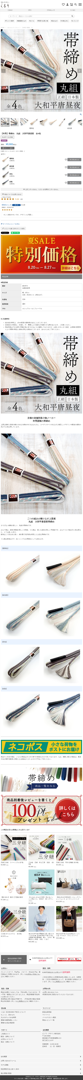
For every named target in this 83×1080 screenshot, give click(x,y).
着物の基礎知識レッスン (9, 1020)
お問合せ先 (46, 988)
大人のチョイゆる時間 (8, 1017)
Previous (3, 71)
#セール (31, 21)
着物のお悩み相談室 (7, 1023)
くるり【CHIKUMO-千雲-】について (13, 1012)
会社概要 (46, 1030)
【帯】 (30, 10)
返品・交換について (7, 1042)
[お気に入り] (63, 4)
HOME (2, 27)
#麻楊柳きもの (21, 21)
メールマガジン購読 (49, 1017)
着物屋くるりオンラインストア (5, 6)
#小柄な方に (64, 21)
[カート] (71, 4)
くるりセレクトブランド (13, 27)
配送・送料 (46, 968)
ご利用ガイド (59, 981)
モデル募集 (4, 1065)
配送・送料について (7, 1036)
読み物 (3, 1008)
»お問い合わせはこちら (50, 992)
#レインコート (76, 21)
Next (79, 71)
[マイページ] (67, 4)
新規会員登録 (46, 1012)
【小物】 (73, 10)
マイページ (46, 1008)
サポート (4, 1030)
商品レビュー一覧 (48, 1020)
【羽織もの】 (50, 10)
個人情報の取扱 (6, 1073)
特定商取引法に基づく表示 (10, 1069)
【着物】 (10, 10)
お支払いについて (7, 1039)
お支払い (4, 968)
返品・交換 (5, 988)
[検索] (75, 4)
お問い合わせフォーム (8, 1061)
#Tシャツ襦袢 (9, 21)
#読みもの (54, 21)
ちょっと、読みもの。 (8, 1015)
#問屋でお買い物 (42, 21)
